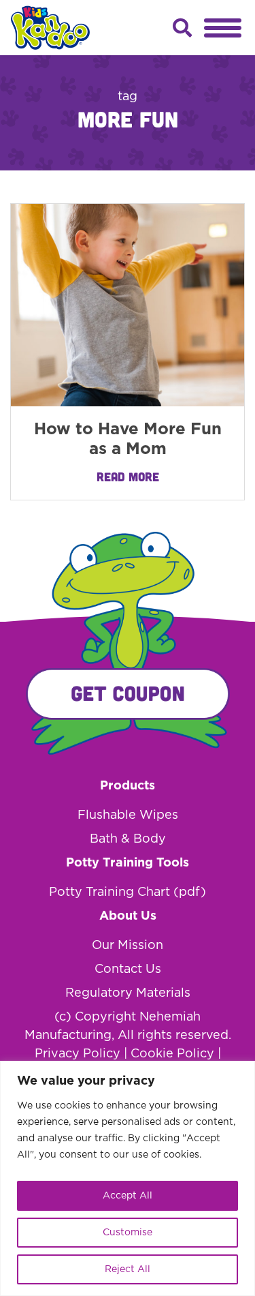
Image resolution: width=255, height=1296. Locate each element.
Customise (127, 1232)
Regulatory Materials (127, 993)
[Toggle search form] (182, 28)
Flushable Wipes (128, 815)
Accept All (127, 1196)
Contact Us (128, 969)
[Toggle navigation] (222, 28)
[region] (127, 1178)
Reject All (127, 1269)
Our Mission (127, 945)
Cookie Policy (172, 1054)
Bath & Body (128, 839)
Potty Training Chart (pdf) (127, 892)
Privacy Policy (77, 1054)
